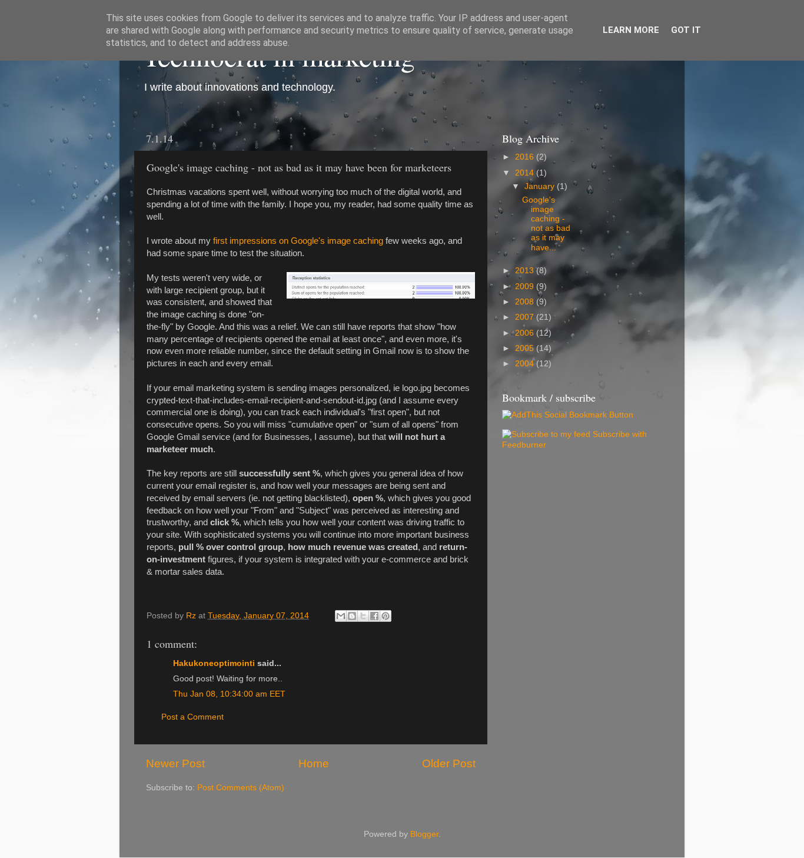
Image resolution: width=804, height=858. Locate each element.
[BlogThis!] (352, 616)
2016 (525, 157)
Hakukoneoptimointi (214, 663)
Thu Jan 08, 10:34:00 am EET (229, 694)
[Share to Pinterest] (385, 616)
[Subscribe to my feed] (546, 434)
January (540, 186)
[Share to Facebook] (374, 616)
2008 (525, 301)
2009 (525, 286)
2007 (525, 317)
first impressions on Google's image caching (298, 241)
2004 (525, 363)
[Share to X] (363, 616)
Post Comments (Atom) (240, 787)
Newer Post (175, 763)
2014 (525, 172)
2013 (525, 270)
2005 (525, 348)
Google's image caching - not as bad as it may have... (546, 224)
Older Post (449, 763)
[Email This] (341, 616)
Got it (686, 30)
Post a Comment (192, 717)
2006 (525, 333)
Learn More (631, 30)
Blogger (424, 834)
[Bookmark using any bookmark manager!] (567, 414)
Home (313, 763)
